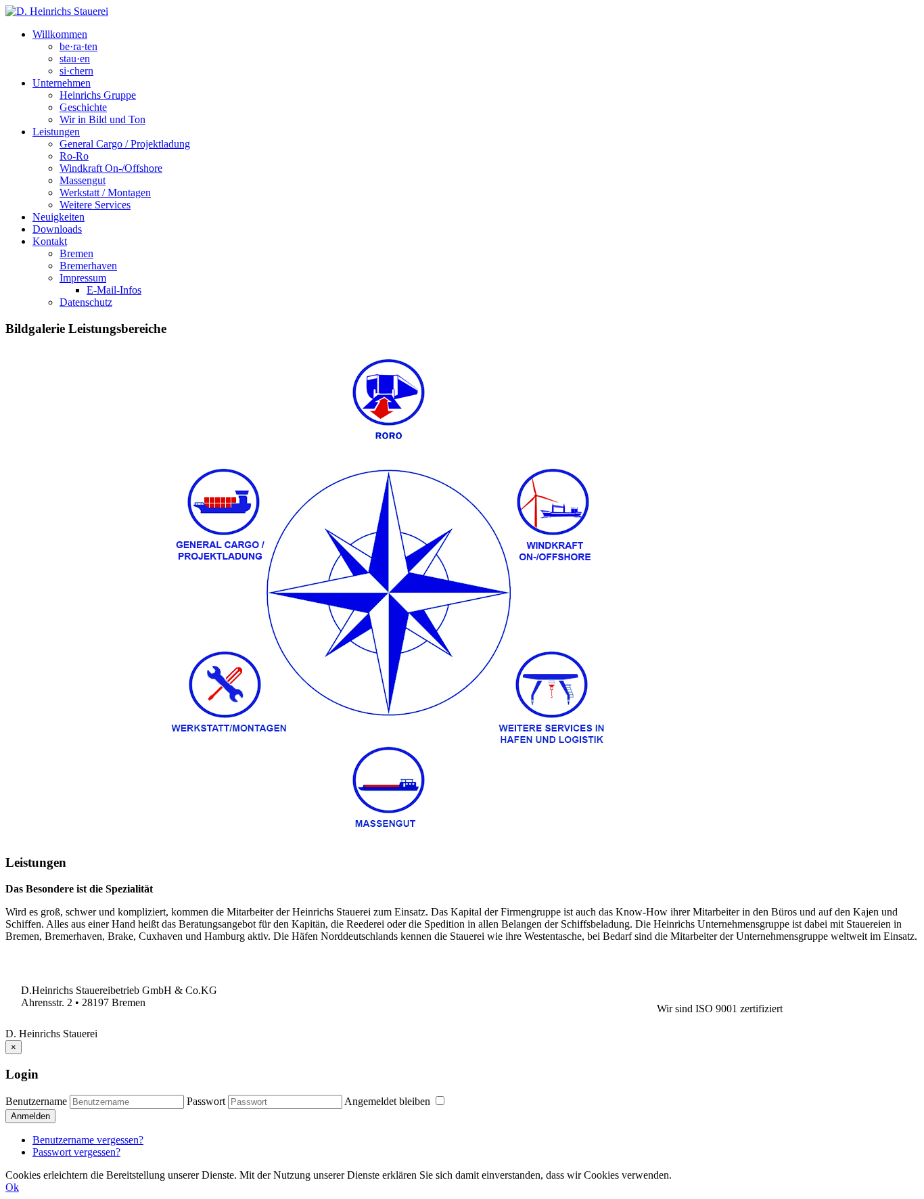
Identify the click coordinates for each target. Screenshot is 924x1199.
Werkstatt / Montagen (105, 192)
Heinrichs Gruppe (98, 95)
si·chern (76, 70)
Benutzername (36, 1101)
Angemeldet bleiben (388, 1101)
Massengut (83, 180)
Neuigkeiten (58, 217)
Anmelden (30, 1116)
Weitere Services (95, 204)
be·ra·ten (78, 46)
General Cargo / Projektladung (125, 144)
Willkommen (59, 34)
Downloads (57, 229)
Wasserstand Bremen (401, 990)
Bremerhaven (88, 265)
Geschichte (83, 107)
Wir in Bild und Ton (102, 119)
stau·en (75, 58)
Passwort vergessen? (76, 1152)
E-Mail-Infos (114, 290)
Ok (12, 1187)
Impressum (83, 278)
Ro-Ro (74, 156)
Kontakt (49, 241)
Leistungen (56, 131)
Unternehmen (61, 83)
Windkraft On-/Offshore (111, 168)
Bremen (76, 253)
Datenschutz (86, 302)
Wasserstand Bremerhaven (401, 1002)
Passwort (206, 1101)
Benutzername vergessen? (87, 1140)
